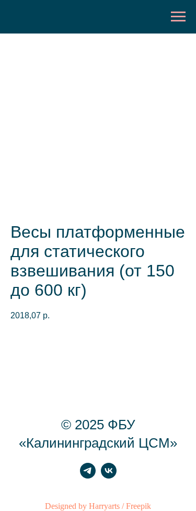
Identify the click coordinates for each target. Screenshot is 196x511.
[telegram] (88, 475)
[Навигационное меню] (178, 17)
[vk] (109, 475)
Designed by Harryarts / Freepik (98, 506)
